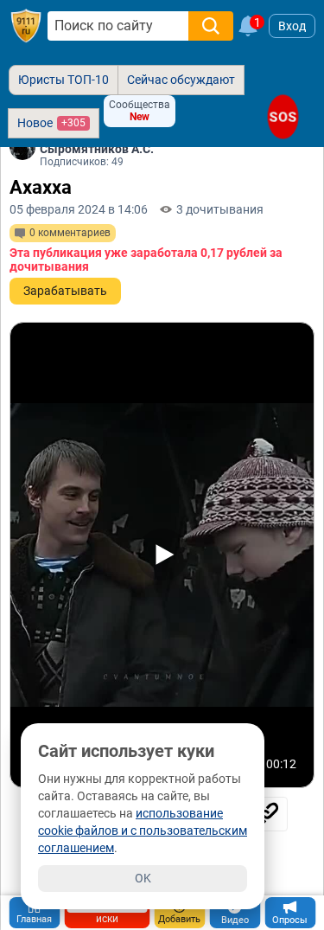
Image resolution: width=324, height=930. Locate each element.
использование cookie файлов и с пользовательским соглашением (142, 830)
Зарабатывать (65, 291)
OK (143, 878)
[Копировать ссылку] (266, 814)
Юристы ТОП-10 (63, 80)
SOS (283, 116)
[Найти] (210, 26)
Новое (51, 123)
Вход (292, 26)
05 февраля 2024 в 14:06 (79, 209)
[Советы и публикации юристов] (26, 26)
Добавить (179, 919)
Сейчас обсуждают (181, 80)
